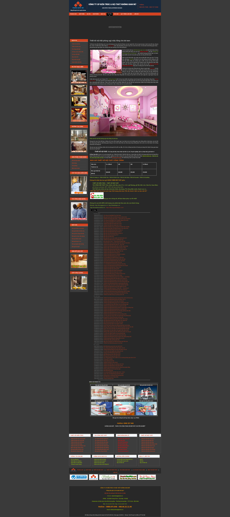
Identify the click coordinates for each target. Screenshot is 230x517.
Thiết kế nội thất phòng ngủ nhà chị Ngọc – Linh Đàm (117, 276)
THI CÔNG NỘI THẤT (125, 470)
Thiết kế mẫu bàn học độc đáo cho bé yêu (114, 301)
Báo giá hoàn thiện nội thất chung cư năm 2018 (115, 217)
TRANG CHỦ (80, 470)
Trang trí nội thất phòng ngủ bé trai (112, 352)
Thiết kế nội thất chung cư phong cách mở (114, 294)
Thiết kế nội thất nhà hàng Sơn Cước (113, 223)
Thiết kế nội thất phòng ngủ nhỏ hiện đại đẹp (114, 259)
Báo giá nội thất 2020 (109, 236)
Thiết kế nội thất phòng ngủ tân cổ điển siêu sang (115, 318)
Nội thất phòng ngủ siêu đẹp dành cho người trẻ (115, 320)
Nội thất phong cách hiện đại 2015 (112, 354)
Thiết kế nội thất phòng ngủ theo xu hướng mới (115, 309)
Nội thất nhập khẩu (116, 157)
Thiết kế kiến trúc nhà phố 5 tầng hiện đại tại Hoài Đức (117, 243)
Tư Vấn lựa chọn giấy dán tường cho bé (113, 351)
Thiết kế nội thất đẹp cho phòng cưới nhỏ (114, 364)
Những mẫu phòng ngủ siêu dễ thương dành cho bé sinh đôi (118, 327)
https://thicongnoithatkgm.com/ (115, 207)
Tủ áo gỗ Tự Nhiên (108, 359)
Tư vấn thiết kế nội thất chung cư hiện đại (114, 257)
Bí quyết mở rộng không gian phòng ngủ (113, 317)
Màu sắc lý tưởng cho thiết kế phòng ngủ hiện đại (116, 341)
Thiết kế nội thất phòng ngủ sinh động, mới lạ (115, 299)
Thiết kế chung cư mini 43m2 (111, 362)
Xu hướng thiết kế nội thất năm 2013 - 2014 (114, 372)
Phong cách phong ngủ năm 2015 (112, 356)
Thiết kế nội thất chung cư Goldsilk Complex (114, 254)
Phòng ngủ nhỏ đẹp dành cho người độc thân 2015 (116, 330)
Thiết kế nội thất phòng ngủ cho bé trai (113, 343)
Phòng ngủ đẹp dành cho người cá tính (113, 323)
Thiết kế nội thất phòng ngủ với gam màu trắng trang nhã (117, 336)
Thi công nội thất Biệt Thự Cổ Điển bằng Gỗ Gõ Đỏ (116, 220)
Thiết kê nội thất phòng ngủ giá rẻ (112, 252)
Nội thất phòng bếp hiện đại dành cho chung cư (115, 278)
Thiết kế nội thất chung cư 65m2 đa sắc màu (114, 273)
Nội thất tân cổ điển (121, 493)
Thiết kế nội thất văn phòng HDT (111, 268)
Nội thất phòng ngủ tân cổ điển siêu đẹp (113, 322)
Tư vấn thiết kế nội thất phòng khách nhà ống (115, 264)
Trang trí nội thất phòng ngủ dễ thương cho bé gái (116, 265)
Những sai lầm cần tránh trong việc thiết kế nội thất (116, 285)
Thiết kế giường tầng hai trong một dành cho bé (115, 349)
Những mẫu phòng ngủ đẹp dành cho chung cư (115, 249)
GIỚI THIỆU (88, 470)
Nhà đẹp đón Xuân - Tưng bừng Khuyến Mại (114, 241)
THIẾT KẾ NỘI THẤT (98, 470)
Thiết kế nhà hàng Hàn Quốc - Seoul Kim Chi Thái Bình (117, 218)
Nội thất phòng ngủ (108, 370)
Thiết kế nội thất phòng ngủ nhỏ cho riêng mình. (115, 314)
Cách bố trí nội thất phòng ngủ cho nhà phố (114, 260)
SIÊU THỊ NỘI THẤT (152, 470)
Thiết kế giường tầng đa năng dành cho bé (114, 338)
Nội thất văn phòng (109, 493)
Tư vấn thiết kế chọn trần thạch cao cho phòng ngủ (116, 304)
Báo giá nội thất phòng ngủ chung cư (113, 231)
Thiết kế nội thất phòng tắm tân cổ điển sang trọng (116, 246)
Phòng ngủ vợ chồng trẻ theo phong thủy (114, 375)
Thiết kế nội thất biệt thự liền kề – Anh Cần (114, 244)
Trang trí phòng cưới (109, 378)
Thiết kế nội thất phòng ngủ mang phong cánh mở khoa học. (118, 297)
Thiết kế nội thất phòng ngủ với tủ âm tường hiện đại (116, 281)
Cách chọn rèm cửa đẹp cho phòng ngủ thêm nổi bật (116, 328)
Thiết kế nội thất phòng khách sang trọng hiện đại (116, 283)
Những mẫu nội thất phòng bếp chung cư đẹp (115, 247)
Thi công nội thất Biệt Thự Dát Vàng (112, 215)
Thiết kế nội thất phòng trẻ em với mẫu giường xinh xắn (117, 310)
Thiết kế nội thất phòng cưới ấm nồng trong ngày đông (117, 367)
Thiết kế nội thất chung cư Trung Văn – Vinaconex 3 (116, 288)
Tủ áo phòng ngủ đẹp (109, 360)
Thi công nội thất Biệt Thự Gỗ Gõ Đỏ (112, 222)
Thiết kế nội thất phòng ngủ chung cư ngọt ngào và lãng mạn (118, 307)
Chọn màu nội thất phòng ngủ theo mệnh (114, 373)
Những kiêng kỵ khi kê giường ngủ (112, 369)
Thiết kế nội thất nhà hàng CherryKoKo (113, 270)
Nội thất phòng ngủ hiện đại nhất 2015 (113, 346)
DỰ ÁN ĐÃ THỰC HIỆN (139, 470)
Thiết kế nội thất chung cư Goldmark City (113, 239)
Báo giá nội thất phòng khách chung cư (113, 230)
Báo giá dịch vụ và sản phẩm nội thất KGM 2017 (115, 238)
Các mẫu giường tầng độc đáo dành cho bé (114, 348)
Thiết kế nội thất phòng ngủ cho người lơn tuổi (115, 306)
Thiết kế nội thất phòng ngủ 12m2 (112, 255)
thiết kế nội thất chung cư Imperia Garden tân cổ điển (116, 226)
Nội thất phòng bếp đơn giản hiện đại (113, 262)
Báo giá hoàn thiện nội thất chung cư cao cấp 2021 (116, 228)
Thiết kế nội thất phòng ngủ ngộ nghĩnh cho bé (115, 286)
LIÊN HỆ (115, 472)
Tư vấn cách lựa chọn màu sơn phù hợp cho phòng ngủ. (117, 315)
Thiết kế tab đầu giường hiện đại (111, 339)
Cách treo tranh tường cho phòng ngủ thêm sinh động (117, 325)
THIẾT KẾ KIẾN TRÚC (112, 470)
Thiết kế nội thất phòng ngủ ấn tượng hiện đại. (115, 335)
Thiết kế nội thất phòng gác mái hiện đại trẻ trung (115, 280)
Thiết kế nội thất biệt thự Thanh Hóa (112, 267)
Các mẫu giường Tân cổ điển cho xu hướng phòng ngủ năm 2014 (120, 357)
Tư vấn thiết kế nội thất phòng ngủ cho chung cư (115, 289)
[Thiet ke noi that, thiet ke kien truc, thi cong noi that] (78, 6)
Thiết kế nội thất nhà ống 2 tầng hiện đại (113, 251)
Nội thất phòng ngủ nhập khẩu (111, 377)
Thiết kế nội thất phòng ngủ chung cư (113, 312)
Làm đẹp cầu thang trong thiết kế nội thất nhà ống (116, 293)
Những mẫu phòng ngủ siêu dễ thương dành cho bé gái (117, 331)
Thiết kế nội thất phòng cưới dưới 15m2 (113, 365)
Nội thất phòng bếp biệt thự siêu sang (113, 275)
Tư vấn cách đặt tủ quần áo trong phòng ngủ (114, 333)
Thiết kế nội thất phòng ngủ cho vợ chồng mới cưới (116, 302)
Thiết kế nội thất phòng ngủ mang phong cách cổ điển (117, 291)
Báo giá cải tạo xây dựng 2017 (111, 234)
